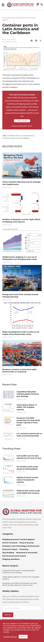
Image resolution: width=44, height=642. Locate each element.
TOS (19, 619)
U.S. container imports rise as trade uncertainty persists (29, 434)
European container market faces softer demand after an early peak (19, 370)
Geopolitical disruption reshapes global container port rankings (28, 394)
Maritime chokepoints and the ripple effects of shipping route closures (21, 220)
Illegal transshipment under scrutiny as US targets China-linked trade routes (20, 333)
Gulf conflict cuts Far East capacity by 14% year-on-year (29, 457)
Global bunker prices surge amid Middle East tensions (28, 492)
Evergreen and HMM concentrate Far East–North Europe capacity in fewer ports (28, 421)
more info (6, 527)
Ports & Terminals (8, 18)
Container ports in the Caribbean (15, 138)
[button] (31, 40)
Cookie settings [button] (10, 637)
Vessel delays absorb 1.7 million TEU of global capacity (27, 407)
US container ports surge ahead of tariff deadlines (27, 468)
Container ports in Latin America (20, 136)
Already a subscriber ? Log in (22, 126)
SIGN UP (7, 615)
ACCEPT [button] (23, 637)
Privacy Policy (27, 619)
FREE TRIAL (22, 121)
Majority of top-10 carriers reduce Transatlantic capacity (27, 479)
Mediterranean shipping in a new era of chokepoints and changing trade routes (19, 258)
